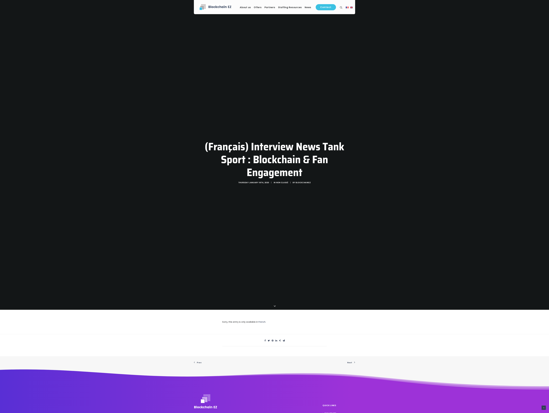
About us (245, 7)
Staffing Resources (290, 7)
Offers (258, 7)
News (308, 7)
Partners (269, 7)
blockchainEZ (303, 182)
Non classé (282, 182)
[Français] (347, 7)
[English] (351, 7)
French (261, 321)
